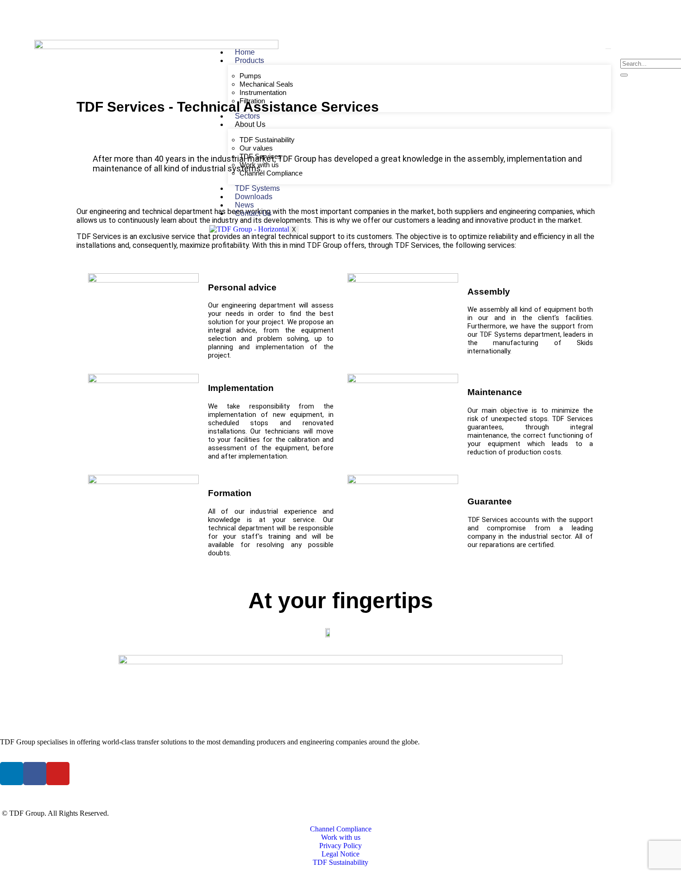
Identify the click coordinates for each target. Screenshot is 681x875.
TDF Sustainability (267, 140)
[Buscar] (624, 75)
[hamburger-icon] (608, 48)
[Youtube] (592, 17)
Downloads (253, 197)
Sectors (247, 116)
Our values (256, 148)
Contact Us (253, 213)
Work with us (259, 165)
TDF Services (261, 156)
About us (250, 124)
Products (249, 60)
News (244, 205)
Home (245, 52)
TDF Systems (257, 188)
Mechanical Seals (266, 84)
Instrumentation (263, 92)
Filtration (252, 101)
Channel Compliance (271, 173)
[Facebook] (582, 17)
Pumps (250, 76)
